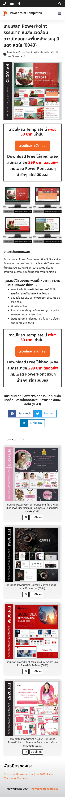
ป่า (41, 52)
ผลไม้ (47, 52)
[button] (59, 3)
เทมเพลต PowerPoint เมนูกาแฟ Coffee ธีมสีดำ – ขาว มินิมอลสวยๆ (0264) (32, 586)
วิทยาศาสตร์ (18, 56)
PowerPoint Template (44, 789)
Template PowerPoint (19, 52)
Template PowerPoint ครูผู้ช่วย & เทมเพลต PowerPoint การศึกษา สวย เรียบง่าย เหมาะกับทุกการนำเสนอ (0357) (32, 742)
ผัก (52, 52)
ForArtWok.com (45, 774)
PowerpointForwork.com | (19, 774)
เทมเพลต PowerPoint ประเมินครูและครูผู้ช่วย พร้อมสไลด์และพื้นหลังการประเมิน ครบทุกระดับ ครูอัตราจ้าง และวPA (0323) (32, 508)
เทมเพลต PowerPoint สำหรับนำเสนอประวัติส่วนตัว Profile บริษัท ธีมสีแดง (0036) (32, 663)
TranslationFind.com (16, 778)
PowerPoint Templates (26, 13)
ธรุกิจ (36, 52)
